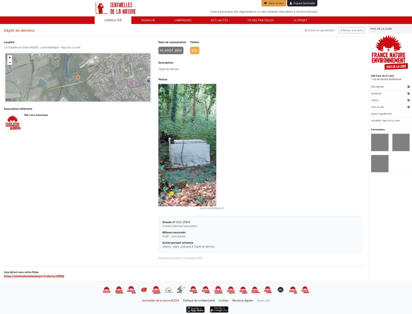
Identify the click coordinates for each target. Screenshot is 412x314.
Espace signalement (381, 113)
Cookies (223, 300)
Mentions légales (242, 300)
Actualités (219, 20)
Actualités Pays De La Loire (385, 120)
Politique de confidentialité (199, 300)
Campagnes (183, 20)
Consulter (113, 20)
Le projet (300, 20)
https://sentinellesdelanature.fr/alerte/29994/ (34, 276)
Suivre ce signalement (320, 30)
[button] (9, 57)
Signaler (148, 20)
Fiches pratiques (261, 20)
